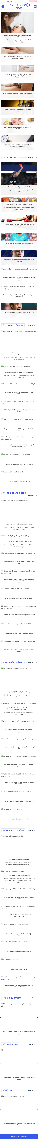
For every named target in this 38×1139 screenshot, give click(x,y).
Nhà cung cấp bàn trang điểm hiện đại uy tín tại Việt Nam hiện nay (19, 1124)
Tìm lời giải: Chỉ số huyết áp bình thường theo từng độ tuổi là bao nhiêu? (18, 145)
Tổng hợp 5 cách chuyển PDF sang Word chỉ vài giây (19, 429)
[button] (3, 6)
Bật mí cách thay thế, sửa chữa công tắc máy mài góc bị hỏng (19, 1032)
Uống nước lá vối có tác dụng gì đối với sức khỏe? (19, 633)
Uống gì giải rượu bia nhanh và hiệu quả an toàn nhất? (17, 110)
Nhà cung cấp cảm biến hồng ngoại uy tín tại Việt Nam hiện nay (19, 1078)
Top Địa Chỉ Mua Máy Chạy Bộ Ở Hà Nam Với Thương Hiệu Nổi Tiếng (19, 783)
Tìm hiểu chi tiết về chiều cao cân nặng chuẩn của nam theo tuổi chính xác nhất (19, 615)
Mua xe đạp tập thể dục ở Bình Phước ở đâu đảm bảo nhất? (19, 765)
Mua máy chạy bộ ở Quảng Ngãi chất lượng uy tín (19, 692)
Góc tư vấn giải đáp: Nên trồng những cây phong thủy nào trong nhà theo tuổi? (19, 445)
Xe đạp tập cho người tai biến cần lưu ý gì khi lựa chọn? (19, 730)
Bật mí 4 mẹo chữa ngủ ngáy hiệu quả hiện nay (19, 524)
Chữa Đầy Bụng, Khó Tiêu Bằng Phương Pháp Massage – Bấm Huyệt (18, 75)
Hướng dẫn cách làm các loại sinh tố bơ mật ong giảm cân (19, 562)
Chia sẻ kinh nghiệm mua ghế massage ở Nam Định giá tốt (19, 747)
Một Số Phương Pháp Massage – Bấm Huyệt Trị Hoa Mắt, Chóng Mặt (17, 57)
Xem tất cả (31, 157)
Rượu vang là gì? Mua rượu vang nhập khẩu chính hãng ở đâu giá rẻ (19, 915)
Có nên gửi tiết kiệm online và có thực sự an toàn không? (19, 392)
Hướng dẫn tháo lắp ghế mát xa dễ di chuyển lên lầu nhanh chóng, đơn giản (19, 708)
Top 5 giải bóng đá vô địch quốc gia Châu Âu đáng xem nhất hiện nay (19, 295)
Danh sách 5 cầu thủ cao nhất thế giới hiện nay (19, 204)
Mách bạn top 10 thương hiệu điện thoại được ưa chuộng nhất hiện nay (19, 985)
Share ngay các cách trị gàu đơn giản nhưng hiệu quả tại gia (19, 650)
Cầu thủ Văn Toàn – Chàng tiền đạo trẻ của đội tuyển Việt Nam (19, 313)
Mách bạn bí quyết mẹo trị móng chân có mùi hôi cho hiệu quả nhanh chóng (19, 580)
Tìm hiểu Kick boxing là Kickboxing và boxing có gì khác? (19, 225)
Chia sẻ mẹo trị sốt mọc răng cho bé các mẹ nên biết (17, 35)
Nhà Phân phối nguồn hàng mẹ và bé (19, 859)
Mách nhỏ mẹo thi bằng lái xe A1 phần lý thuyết (19, 464)
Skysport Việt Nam (19, 6)
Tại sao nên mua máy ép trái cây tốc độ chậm (19, 934)
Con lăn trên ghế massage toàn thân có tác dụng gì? (19, 801)
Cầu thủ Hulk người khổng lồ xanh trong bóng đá (19, 243)
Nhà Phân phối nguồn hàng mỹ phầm (19, 875)
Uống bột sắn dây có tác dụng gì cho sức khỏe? (19, 598)
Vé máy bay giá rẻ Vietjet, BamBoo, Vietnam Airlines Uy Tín (19, 897)
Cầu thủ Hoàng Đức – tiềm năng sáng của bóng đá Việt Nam (19, 278)
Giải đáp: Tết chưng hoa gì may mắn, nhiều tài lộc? (19, 372)
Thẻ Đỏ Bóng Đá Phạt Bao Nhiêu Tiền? (19, 187)
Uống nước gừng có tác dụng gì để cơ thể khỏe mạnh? (17, 127)
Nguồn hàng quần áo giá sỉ (19, 969)
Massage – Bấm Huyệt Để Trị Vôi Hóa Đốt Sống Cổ (17, 93)
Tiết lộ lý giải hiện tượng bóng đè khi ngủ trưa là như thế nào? (19, 410)
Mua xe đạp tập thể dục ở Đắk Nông (19, 819)
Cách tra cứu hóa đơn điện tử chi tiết (19, 481)
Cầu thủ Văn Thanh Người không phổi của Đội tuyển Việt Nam (19, 260)
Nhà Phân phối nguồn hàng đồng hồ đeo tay (19, 951)
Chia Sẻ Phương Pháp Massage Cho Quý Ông (19, 541)
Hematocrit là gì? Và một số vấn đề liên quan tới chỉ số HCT (19, 353)
